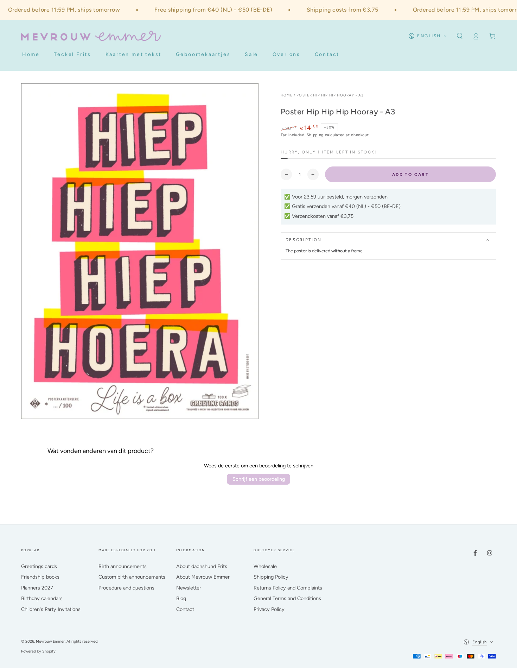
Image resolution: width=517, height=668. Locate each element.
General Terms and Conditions (287, 598)
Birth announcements (122, 566)
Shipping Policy (271, 577)
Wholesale (265, 566)
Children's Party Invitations (51, 609)
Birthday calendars (42, 598)
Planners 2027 (37, 588)
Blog (181, 598)
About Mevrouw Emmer (203, 577)
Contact (185, 609)
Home (287, 95)
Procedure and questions (126, 588)
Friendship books (40, 577)
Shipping (315, 135)
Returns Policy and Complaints (288, 588)
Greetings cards (39, 566)
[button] (459, 36)
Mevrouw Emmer (50, 641)
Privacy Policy (269, 609)
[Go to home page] (91, 36)
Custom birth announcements (131, 577)
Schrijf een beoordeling (258, 479)
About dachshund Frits (201, 566)
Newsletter (188, 588)
